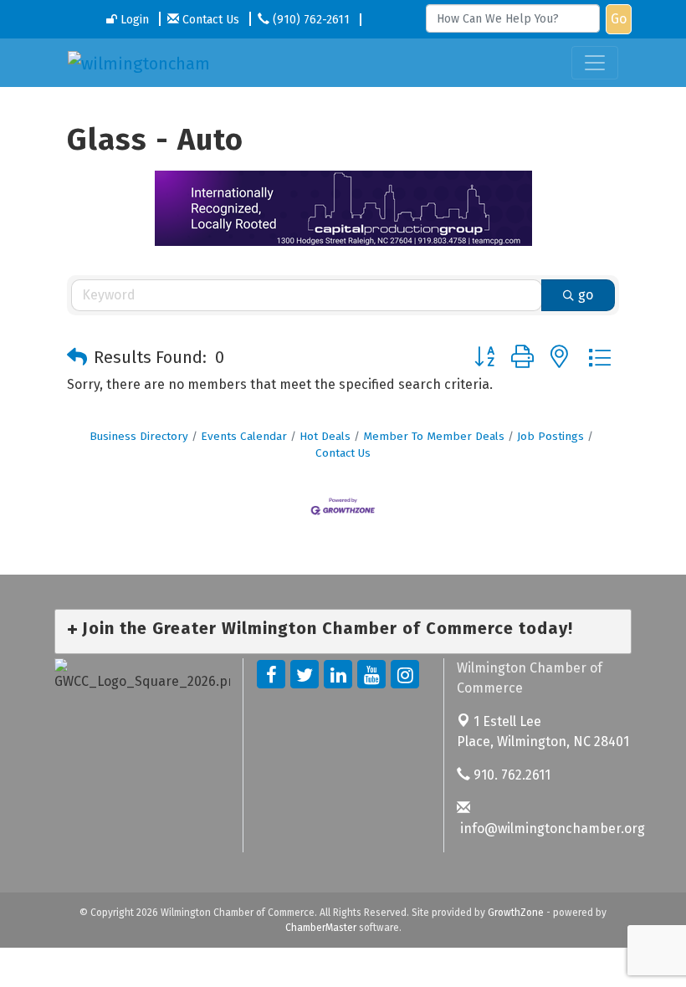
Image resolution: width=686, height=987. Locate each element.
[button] (77, 357)
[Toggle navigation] (594, 62)
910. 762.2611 (510, 775)
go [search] (585, 295)
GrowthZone (516, 912)
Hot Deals (325, 436)
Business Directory (139, 436)
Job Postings (550, 436)
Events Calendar (244, 436)
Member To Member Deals (433, 436)
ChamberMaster (320, 927)
